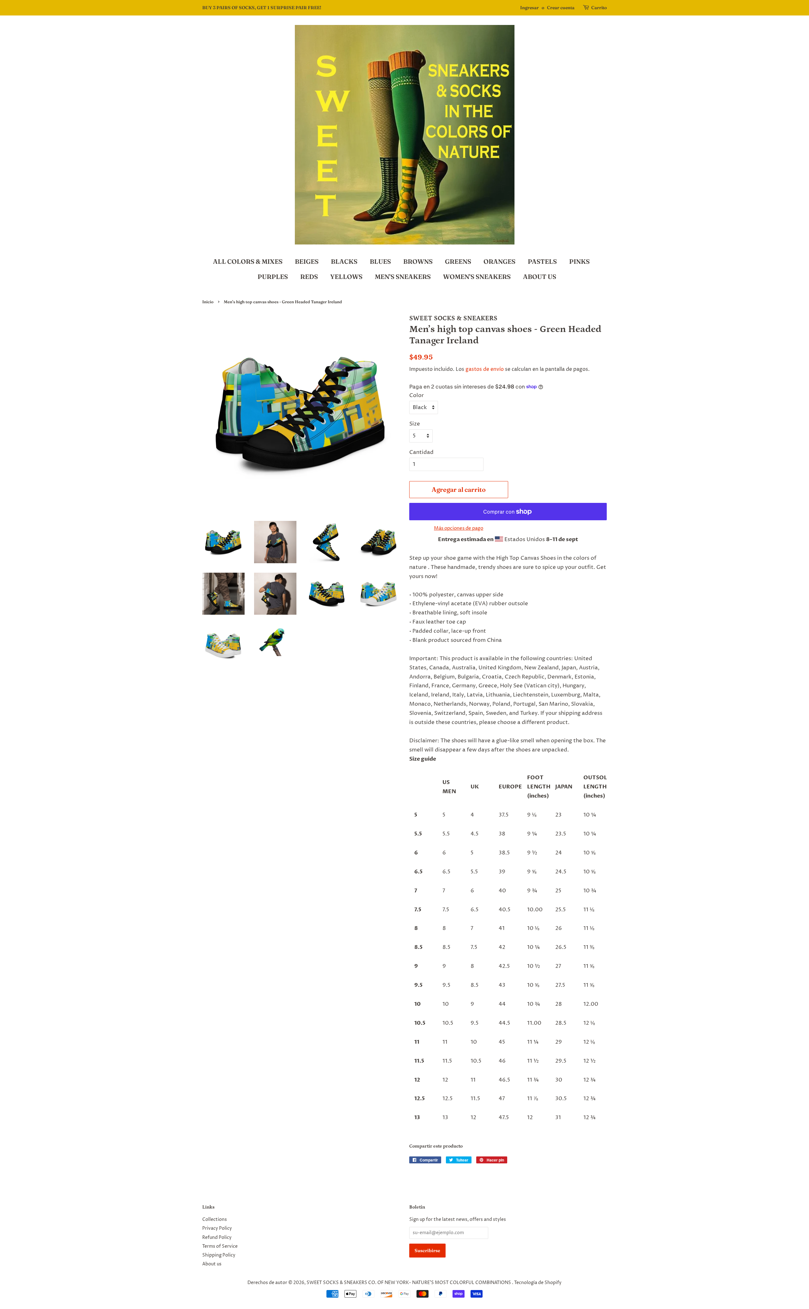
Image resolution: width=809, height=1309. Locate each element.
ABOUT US (539, 276)
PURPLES (273, 276)
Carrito (599, 7)
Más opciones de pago (458, 528)
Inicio (208, 301)
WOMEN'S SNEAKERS (477, 276)
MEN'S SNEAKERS (403, 276)
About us (212, 1264)
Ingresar (529, 7)
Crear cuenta (561, 7)
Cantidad (421, 452)
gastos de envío (484, 369)
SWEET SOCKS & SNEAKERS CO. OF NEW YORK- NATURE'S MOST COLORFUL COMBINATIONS (409, 1283)
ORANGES (499, 261)
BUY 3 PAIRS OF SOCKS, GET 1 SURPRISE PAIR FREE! (261, 7)
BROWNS (418, 261)
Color (416, 395)
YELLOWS (346, 276)
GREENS (458, 261)
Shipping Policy (218, 1255)
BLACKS (344, 261)
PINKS (579, 261)
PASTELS (542, 261)
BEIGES (307, 261)
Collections (214, 1219)
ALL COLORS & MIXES (248, 261)
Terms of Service (220, 1246)
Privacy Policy (217, 1228)
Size (414, 424)
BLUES (380, 261)
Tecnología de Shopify (538, 1283)
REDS (309, 276)
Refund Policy (217, 1237)
